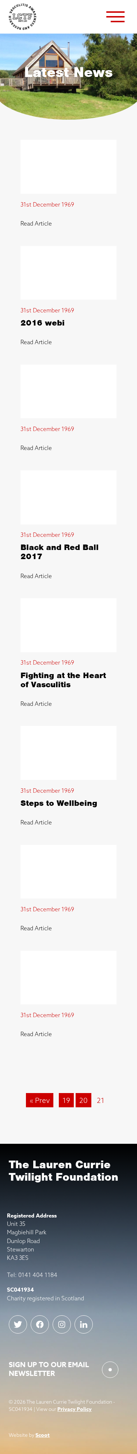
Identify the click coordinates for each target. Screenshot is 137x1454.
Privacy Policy (74, 1409)
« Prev (40, 1100)
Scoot (42, 1435)
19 (66, 1100)
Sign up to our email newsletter (49, 1369)
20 (83, 1100)
